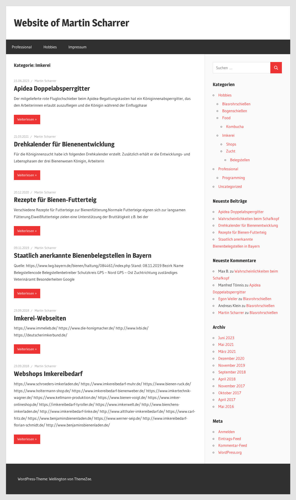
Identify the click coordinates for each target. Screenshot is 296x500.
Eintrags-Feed (229, 438)
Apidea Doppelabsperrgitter (52, 88)
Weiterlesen (25, 119)
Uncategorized (230, 186)
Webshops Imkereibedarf (48, 374)
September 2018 (232, 372)
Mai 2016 (226, 406)
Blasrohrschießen (236, 103)
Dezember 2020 (231, 358)
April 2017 (226, 399)
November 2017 (231, 385)
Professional (22, 46)
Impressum (77, 46)
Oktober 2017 (229, 392)
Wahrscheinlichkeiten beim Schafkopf (248, 218)
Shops (231, 144)
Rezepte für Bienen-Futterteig (55, 200)
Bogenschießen (234, 110)
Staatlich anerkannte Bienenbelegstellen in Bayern (82, 255)
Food (226, 117)
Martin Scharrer (45, 81)
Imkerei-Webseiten (40, 318)
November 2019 (231, 365)
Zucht (230, 151)
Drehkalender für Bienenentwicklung (64, 144)
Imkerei (228, 135)
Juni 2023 (226, 337)
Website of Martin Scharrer (71, 22)
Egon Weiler (227, 298)
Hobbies (50, 46)
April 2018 (227, 378)
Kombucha (235, 126)
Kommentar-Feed (232, 445)
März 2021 (227, 351)
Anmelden (226, 431)
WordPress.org (230, 452)
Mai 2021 (226, 344)
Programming (233, 177)
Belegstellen (240, 159)
